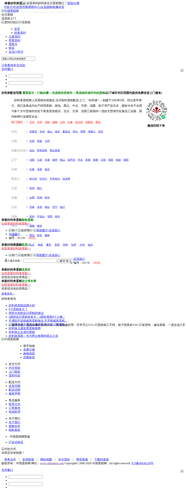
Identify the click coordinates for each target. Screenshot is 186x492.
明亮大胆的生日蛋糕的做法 (26, 313)
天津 (39, 122)
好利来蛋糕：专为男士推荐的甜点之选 (33, 335)
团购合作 (14, 426)
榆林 (47, 235)
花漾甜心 (14, 234)
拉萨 (73, 244)
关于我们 (14, 422)
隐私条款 (14, 429)
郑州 (32, 216)
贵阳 (57, 244)
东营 (39, 207)
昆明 (65, 244)
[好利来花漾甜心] (46, 230)
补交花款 (19, 65)
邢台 (75, 131)
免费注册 (29, 349)
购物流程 (29, 353)
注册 (76, 3)
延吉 (47, 169)
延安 (39, 235)
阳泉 (39, 141)
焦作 (57, 216)
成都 (54, 122)
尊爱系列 (14, 40)
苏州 (32, 188)
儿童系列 (14, 36)
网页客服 (82, 459)
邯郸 (82, 131)
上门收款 (14, 371)
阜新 (110, 160)
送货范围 (14, 386)
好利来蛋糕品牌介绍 (22, 305)
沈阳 (47, 122)
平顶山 (41, 216)
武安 (100, 131)
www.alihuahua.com (52, 463)
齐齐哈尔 (55, 178)
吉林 (39, 169)
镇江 (39, 188)
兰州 (82, 244)
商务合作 (10, 459)
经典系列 (20, 32)
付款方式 (10, 7)
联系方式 (14, 404)
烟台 (47, 207)
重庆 (48, 244)
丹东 (80, 160)
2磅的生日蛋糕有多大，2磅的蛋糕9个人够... (37, 316)
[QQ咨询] (16, 442)
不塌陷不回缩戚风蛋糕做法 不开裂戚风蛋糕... (38, 320)
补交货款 (14, 367)
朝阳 (126, 160)
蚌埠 (47, 197)
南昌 (40, 244)
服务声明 (14, 393)
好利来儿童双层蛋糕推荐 (25, 328)
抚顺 (95, 160)
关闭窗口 (7, 69)
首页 (17, 28)
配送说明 (14, 389)
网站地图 (46, 459)
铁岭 (118, 160)
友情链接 (28, 459)
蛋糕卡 (13, 44)
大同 (47, 141)
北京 (32, 122)
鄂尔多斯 (55, 150)
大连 (62, 122)
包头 (32, 150)
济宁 (54, 207)
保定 (57, 131)
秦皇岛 (66, 131)
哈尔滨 (79, 122)
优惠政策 (29, 357)
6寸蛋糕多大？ (18, 309)
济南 (32, 207)
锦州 (54, 160)
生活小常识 (16, 51)
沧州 (42, 131)
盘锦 (87, 160)
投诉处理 (14, 411)
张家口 (92, 131)
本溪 (47, 160)
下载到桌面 (101, 459)
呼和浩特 (42, 150)
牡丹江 (43, 178)
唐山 (49, 131)
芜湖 (39, 197)
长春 (70, 122)
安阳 (49, 216)
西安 (98, 122)
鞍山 (62, 160)
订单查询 (7, 65)
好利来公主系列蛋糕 (22, 332)
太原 (32, 141)
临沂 (62, 207)
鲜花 (12, 48)
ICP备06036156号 (142, 463)
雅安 (39, 226)
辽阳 (103, 160)
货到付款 (14, 375)
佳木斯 (66, 178)
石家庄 (89, 122)
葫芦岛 (71, 160)
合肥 (32, 197)
